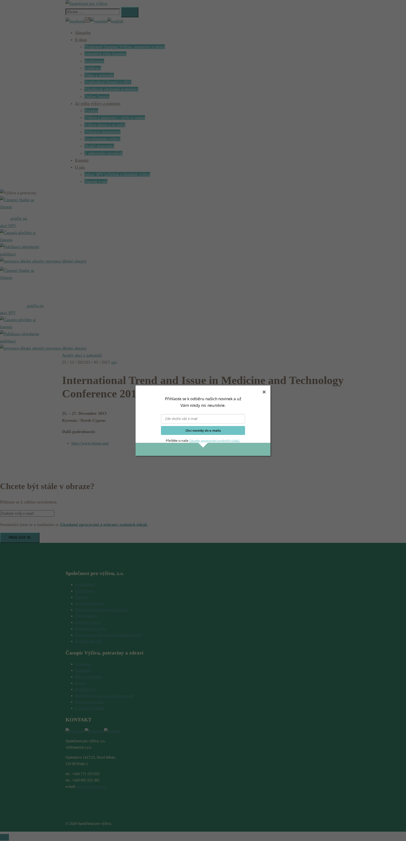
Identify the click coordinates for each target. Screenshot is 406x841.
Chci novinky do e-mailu (203, 430)
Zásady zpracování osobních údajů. (214, 440)
